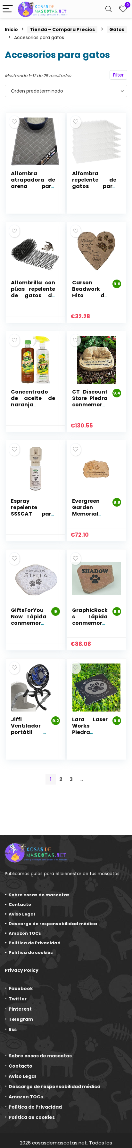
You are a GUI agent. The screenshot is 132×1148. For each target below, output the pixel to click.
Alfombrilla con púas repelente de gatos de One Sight (33, 292)
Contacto (20, 904)
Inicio (11, 29)
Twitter (18, 999)
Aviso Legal (22, 914)
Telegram (21, 1019)
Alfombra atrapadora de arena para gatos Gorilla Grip (33, 186)
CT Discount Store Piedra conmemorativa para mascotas (90, 404)
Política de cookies (31, 952)
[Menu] (7, 9)
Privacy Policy (21, 970)
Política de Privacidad (35, 943)
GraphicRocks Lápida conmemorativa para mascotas (90, 623)
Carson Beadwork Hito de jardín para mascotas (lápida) (90, 298)
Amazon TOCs (25, 933)
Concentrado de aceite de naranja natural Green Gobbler (33, 404)
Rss (13, 1029)
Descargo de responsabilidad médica (53, 924)
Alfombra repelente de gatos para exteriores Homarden (94, 186)
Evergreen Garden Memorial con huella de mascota (90, 513)
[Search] (108, 9)
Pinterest (20, 1009)
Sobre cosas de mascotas (39, 895)
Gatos (116, 29)
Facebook (21, 988)
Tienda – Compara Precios (62, 29)
